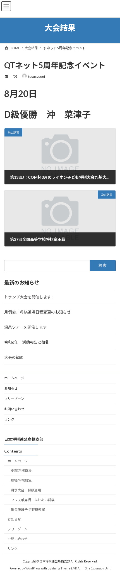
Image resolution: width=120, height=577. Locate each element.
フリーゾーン (14, 399)
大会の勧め (14, 357)
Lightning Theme (58, 568)
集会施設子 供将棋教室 (28, 510)
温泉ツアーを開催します (25, 327)
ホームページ (14, 378)
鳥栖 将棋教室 (21, 481)
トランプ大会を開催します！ (29, 297)
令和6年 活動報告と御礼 (26, 342)
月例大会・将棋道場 (26, 490)
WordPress (32, 568)
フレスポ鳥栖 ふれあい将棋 (32, 500)
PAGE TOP (111, 554)
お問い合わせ (14, 409)
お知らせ (11, 388)
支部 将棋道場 (21, 471)
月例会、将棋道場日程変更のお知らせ (37, 312)
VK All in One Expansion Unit (92, 568)
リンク (9, 419)
